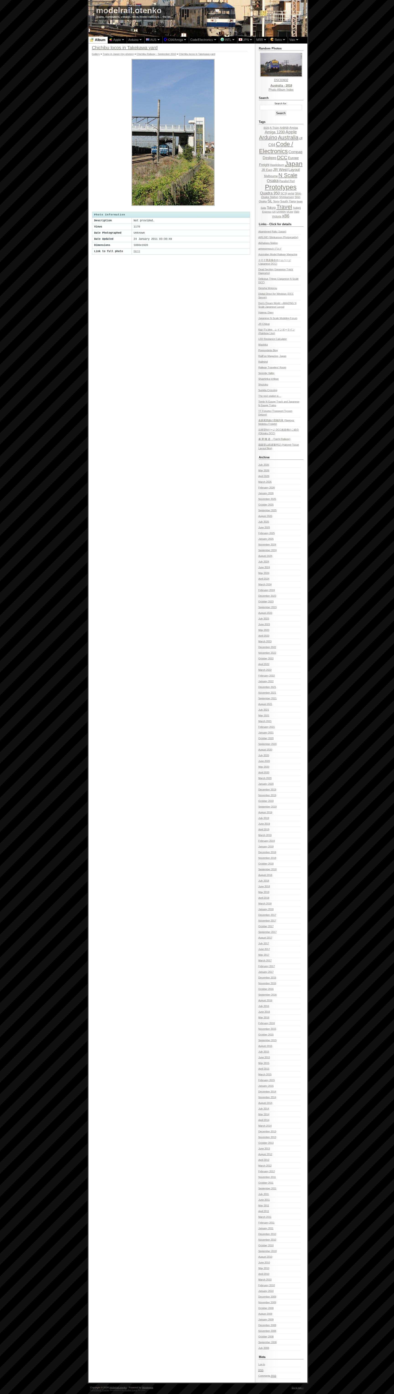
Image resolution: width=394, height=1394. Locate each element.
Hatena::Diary (266, 312)
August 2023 (265, 613)
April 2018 (263, 897)
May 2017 (263, 954)
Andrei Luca (130, 1390)
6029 (266, 127)
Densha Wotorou (267, 288)
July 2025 (263, 521)
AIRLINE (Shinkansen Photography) (278, 237)
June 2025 (264, 527)
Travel (284, 207)
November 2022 (267, 652)
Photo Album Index (281, 89)
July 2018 (263, 880)
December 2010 (267, 1234)
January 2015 (266, 1085)
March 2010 (265, 1279)
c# (300, 138)
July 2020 (263, 755)
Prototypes (281, 187)
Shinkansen (286, 197)
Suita (263, 208)
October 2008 (266, 1336)
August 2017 (265, 937)
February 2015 (266, 1080)
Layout (294, 170)
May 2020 (263, 766)
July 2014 (263, 1108)
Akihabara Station (268, 243)
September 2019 (267, 806)
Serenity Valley (266, 373)
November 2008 (267, 1330)
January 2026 (266, 493)
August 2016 (265, 1000)
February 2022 (266, 675)
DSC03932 (281, 80)
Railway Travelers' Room (272, 367)
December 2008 (267, 1325)
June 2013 (264, 1148)
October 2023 (266, 601)
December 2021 (267, 687)
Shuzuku (263, 384)
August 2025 (265, 516)
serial (291, 193)
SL (269, 201)
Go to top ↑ (297, 1387)
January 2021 (266, 732)
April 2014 (263, 1120)
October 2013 (266, 1142)
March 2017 (265, 960)
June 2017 (264, 949)
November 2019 (267, 795)
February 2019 (266, 840)
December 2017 (267, 915)
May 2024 (263, 573)
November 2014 (267, 1097)
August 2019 (265, 812)
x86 (285, 215)
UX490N (281, 211)
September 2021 (267, 698)
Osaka (273, 180)
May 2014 (263, 1114)
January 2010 (266, 1291)
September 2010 (267, 1251)
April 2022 (263, 664)
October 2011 (265, 1182)
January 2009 (266, 1319)
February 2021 (266, 726)
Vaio (296, 211)
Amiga (293, 127)
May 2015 (263, 1063)
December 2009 (267, 1296)
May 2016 (263, 1017)
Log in (261, 1364)
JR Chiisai (264, 324)
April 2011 (263, 1211)
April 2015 (263, 1068)
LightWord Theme (99, 1390)
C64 (271, 145)
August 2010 (265, 1256)
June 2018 (264, 886)
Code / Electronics (276, 148)
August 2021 (265, 704)
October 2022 (266, 658)
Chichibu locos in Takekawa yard (197, 54)
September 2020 (267, 744)
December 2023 (267, 595)
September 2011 (267, 1188)
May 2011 (263, 1205)
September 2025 (267, 510)
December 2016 (267, 977)
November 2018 (267, 858)
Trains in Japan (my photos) (118, 54)
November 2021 (267, 692)
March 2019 (265, 835)
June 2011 (264, 1199)
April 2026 (263, 476)
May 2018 (263, 892)
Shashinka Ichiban (268, 378)
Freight (264, 165)
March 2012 (265, 1165)
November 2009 (267, 1302)
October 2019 (266, 801)
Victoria (276, 216)
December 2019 (267, 789)
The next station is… (269, 396)
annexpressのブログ (270, 248)
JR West (280, 170)
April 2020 (263, 772)
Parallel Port (287, 181)
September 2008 (267, 1342)
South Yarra (288, 201)
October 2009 (266, 1308)
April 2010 (263, 1274)
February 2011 (266, 1222)
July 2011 (263, 1194)
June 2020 (264, 761)
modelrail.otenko (129, 10)
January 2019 (266, 846)
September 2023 (267, 607)
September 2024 (267, 550)
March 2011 (264, 1217)
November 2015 (267, 1028)
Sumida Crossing (267, 390)
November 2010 (267, 1239)
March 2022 (265, 670)
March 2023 (265, 641)
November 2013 (267, 1137)
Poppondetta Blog (268, 350)
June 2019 (264, 823)
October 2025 (266, 504)
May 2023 (263, 630)
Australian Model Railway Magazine (277, 254)
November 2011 (267, 1177)
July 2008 (263, 1348)
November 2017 (267, 920)
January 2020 (266, 783)
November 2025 (267, 499)
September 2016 (267, 994)
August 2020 (265, 749)
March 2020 (265, 778)
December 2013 (267, 1131)
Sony (276, 201)
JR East (267, 170)
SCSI (283, 193)
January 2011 (265, 1228)
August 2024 (265, 556)
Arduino (268, 137)
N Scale (287, 175)
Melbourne (271, 176)
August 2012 (265, 1154)
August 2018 (265, 875)
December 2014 (267, 1091)
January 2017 (266, 972)
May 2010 (263, 1268)
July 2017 (263, 943)
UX (274, 211)
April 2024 (263, 578)
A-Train (274, 127)
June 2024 (264, 567)
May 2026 (263, 470)
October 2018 (266, 863)
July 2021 (263, 709)
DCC (282, 157)
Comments (267, 1375)
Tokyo (271, 207)
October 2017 (266, 926)
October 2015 (266, 1034)
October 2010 (266, 1245)
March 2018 (265, 903)
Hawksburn (277, 165)
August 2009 (265, 1313)
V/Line (289, 211)
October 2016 (266, 989)
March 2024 (265, 584)
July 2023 (263, 618)
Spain (299, 201)
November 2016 (267, 983)
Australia (288, 137)
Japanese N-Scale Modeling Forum (277, 318)
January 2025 (266, 538)
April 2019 (263, 829)
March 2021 (265, 721)
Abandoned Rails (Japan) (272, 231)
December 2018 (267, 852)
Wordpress (147, 1387)
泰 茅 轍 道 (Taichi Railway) (274, 439)
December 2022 (267, 647)
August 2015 (265, 1046)
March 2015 (265, 1074)
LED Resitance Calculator (272, 339)
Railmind (263, 361)
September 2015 (267, 1040)
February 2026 (266, 487)
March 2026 (265, 481)
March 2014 (265, 1125)
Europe (293, 158)
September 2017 (267, 932)
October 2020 (266, 738)
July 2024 (263, 561)
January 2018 (266, 909)
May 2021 (263, 715)
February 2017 (266, 966)
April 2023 (263, 635)
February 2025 (266, 533)
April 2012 (263, 1160)
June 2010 (264, 1262)
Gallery (96, 54)
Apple (291, 131)
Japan (294, 163)
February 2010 (266, 1285)
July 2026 (263, 464)
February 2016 (266, 1023)
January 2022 (266, 681)
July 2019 (263, 818)
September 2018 (267, 869)
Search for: (281, 103)
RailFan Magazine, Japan (272, 356)
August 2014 (265, 1103)
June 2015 (264, 1057)
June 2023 (264, 624)
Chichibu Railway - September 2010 (156, 54)
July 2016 (263, 1006)
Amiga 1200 (275, 132)
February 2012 (266, 1171)
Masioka (263, 344)
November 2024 (267, 544)
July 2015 (263, 1051)
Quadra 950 (270, 193)
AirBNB (284, 127)
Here (137, 251)
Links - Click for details (275, 224)
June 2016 (264, 1011)
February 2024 (266, 590)
